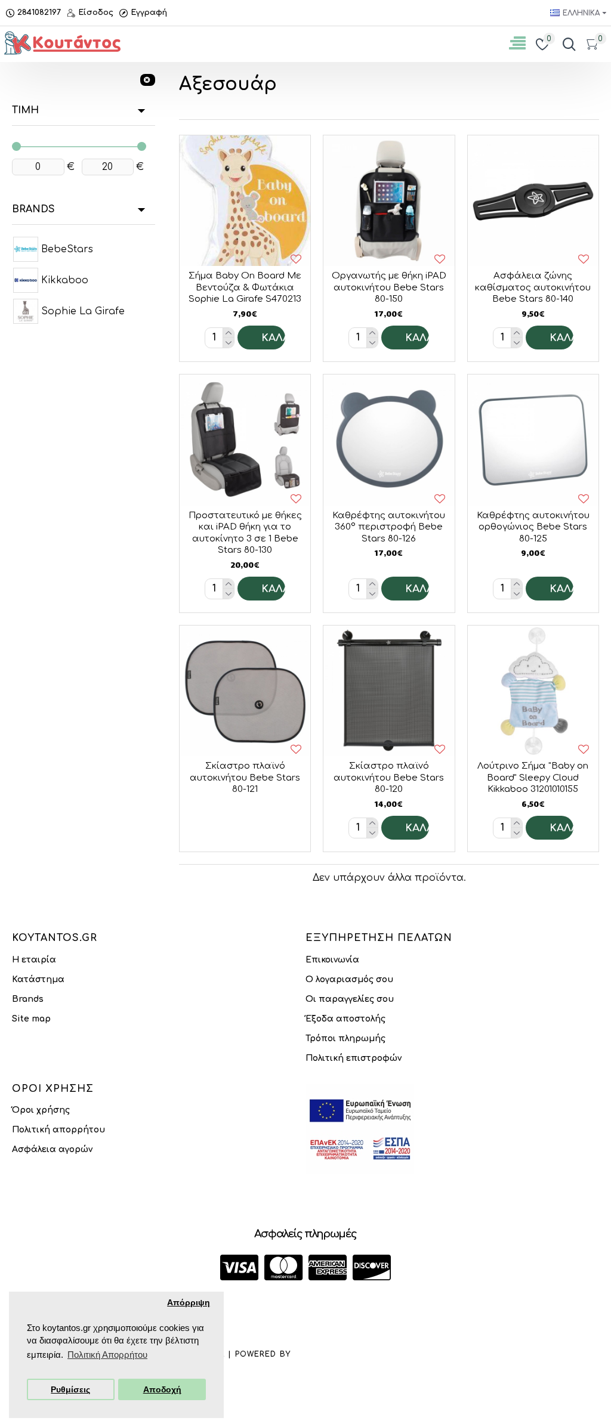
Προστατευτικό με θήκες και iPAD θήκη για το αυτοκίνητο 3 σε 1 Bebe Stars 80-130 (245, 533)
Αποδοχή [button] (162, 1389)
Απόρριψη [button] (188, 1302)
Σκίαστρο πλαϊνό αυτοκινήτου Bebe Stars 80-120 (389, 777)
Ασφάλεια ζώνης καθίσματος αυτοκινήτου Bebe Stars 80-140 (533, 287)
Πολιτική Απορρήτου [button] (107, 1354)
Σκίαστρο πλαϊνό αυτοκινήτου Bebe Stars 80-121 (245, 777)
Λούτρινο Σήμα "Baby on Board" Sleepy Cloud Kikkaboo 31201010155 (532, 777)
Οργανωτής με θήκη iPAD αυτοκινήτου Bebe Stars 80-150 (389, 287)
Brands (33, 209)
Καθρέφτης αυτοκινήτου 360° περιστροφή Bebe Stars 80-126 (388, 527)
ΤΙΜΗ (25, 110)
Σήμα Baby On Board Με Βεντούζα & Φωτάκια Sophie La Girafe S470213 (245, 287)
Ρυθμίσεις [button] (70, 1389)
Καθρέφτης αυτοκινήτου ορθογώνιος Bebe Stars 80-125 (533, 527)
